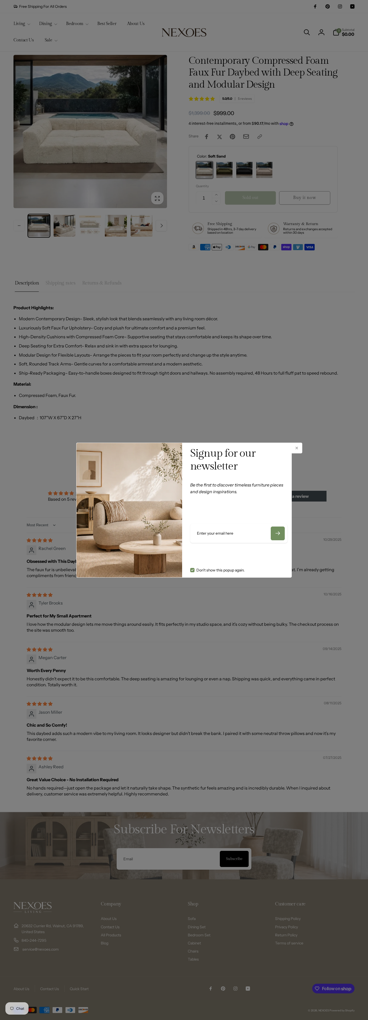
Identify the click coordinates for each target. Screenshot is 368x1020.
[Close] (296, 448)
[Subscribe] (278, 533)
